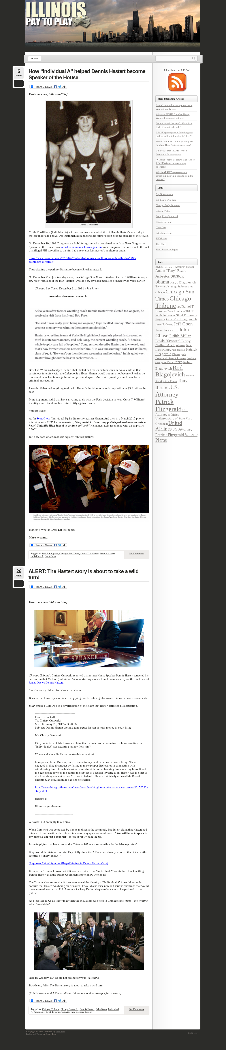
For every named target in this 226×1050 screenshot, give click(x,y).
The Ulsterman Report (167, 249)
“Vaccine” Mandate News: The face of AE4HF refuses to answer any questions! (175, 163)
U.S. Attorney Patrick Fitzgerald (168, 397)
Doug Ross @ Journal (167, 216)
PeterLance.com (164, 233)
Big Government (164, 194)
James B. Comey (164, 324)
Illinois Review (163, 222)
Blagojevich (187, 282)
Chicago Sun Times (69, 553)
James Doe (39, 1011)
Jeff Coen (183, 324)
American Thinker (184, 266)
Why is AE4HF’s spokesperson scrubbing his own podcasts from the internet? (174, 176)
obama (180, 345)
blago (174, 282)
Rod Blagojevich (170, 371)
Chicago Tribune (50, 1009)
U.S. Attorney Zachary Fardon (76, 1011)
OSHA (167, 349)
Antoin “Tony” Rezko (170, 271)
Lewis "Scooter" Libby (173, 341)
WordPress (60, 1031)
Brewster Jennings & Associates (174, 286)
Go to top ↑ (193, 1033)
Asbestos (162, 276)
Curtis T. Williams (90, 553)
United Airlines (168, 426)
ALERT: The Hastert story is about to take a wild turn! (83, 574)
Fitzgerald (160, 319)
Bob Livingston (50, 553)
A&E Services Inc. (164, 267)
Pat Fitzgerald (178, 349)
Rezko (178, 362)
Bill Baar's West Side (166, 199)
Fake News (101, 1009)
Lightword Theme (34, 1034)
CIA (179, 307)
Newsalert (161, 227)
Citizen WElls (163, 211)
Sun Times (170, 381)
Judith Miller (180, 336)
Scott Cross (43, 418)
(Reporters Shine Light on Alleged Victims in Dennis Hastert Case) (68, 863)
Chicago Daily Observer (168, 205)
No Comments (136, 553)
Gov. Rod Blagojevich (181, 319)
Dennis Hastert (107, 553)
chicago (160, 292)
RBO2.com (161, 238)
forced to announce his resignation (81, 247)
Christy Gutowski (69, 1009)
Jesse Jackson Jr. (166, 330)
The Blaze (161, 244)
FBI (187, 311)
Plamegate (179, 354)
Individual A (37, 556)
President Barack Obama (170, 358)
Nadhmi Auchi (165, 345)
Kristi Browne (53, 1011)
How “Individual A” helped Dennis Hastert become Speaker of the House (86, 74)
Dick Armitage (176, 311)
